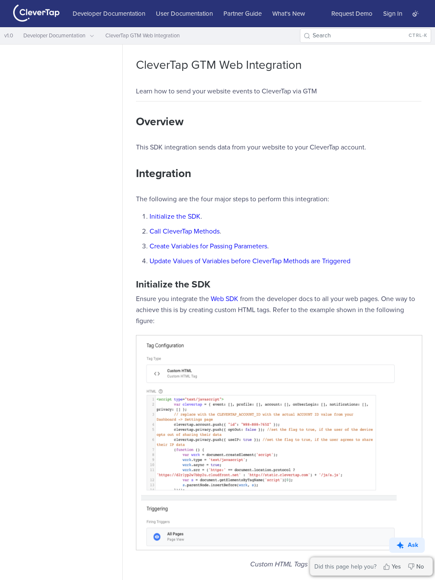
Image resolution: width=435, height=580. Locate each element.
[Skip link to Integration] (130, 174)
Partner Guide (242, 13)
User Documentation (184, 13)
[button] (278, 442)
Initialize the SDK (175, 216)
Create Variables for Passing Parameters (208, 246)
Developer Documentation (109, 13)
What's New (288, 13)
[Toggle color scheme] (415, 13)
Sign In (392, 13)
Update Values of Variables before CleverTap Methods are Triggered (250, 261)
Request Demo (352, 13)
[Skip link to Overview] (130, 122)
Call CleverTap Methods (185, 231)
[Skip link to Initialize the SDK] (130, 284)
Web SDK (224, 299)
